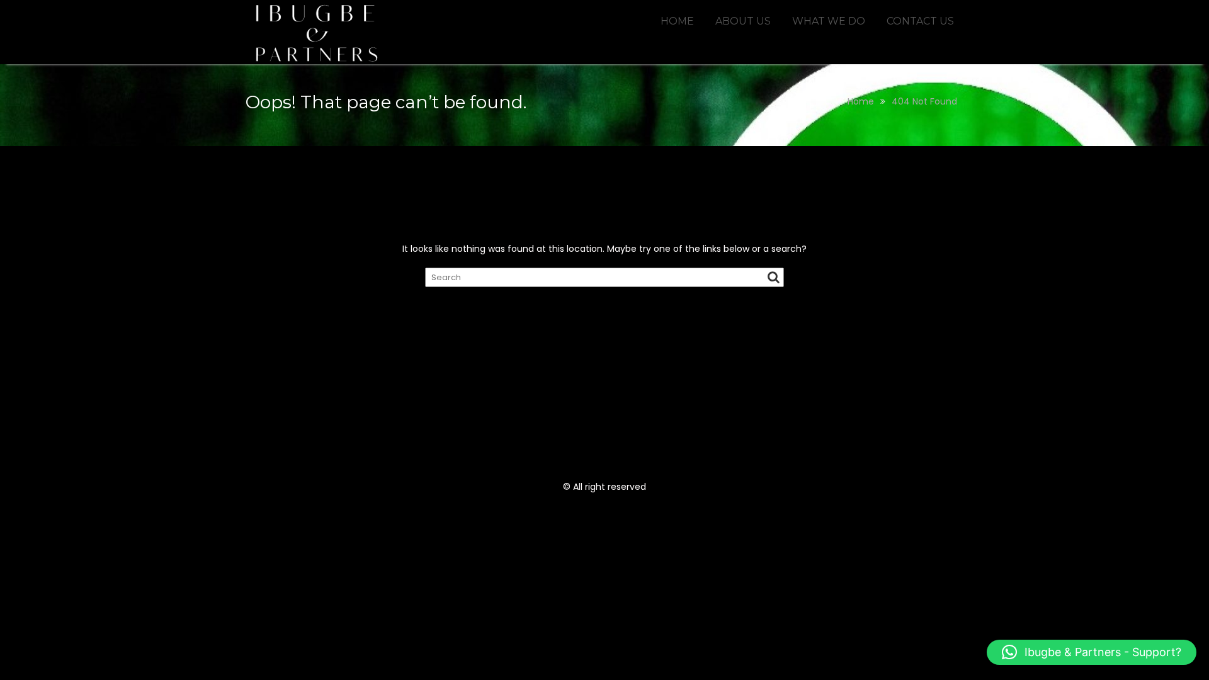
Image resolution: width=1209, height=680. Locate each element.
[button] (1091, 652)
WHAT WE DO (828, 21)
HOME (677, 21)
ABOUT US (743, 21)
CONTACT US (920, 21)
